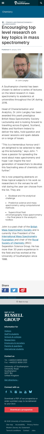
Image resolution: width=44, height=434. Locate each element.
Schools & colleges (12, 337)
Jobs (33, 430)
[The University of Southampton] (22, 3)
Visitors (7, 331)
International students (14, 349)
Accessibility (20, 425)
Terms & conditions (13, 430)
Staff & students (11, 334)
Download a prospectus (21, 409)
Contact (26, 430)
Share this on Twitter (14, 290)
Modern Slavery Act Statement (18, 427)
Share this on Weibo (22, 290)
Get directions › (11, 380)
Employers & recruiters (14, 343)
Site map (9, 425)
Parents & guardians (13, 346)
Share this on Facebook (2, 289)
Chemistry (7, 12)
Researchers (9, 340)
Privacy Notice (32, 425)
